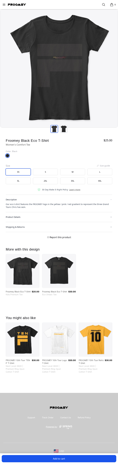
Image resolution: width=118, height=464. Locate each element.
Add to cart (59, 458)
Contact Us (65, 417)
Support (31, 417)
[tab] (54, 129)
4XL (99, 180)
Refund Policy (84, 417)
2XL (45, 180)
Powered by (51, 426)
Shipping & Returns (15, 227)
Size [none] (8, 165)
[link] (22, 271)
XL (18, 180)
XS (18, 171)
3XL (72, 180)
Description (11, 199)
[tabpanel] (59, 68)
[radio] (18, 172)
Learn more (74, 189)
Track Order (47, 417)
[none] (103, 165)
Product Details (13, 217)
